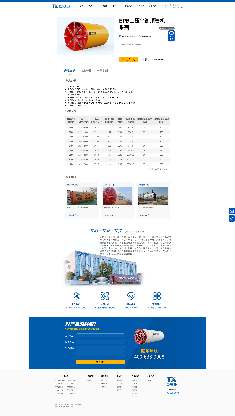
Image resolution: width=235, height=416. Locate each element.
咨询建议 (104, 387)
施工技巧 (119, 387)
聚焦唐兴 (128, 6)
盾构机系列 (58, 384)
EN (166, 7)
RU (170, 7)
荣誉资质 (135, 393)
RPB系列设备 (71, 384)
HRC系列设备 (59, 390)
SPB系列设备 (59, 387)
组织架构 (135, 387)
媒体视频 (119, 384)
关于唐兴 (140, 6)
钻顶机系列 (70, 390)
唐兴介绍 (135, 380)
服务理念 (104, 380)
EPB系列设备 (71, 380)
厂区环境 (135, 390)
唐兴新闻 (119, 380)
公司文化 (135, 384)
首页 (81, 6)
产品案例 (104, 6)
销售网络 (104, 384)
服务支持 (116, 6)
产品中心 (92, 6)
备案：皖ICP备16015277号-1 (74, 405)
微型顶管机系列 (71, 393)
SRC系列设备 (59, 393)
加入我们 (152, 6)
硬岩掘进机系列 (60, 380)
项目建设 (119, 390)
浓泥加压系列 (71, 387)
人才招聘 (135, 396)
